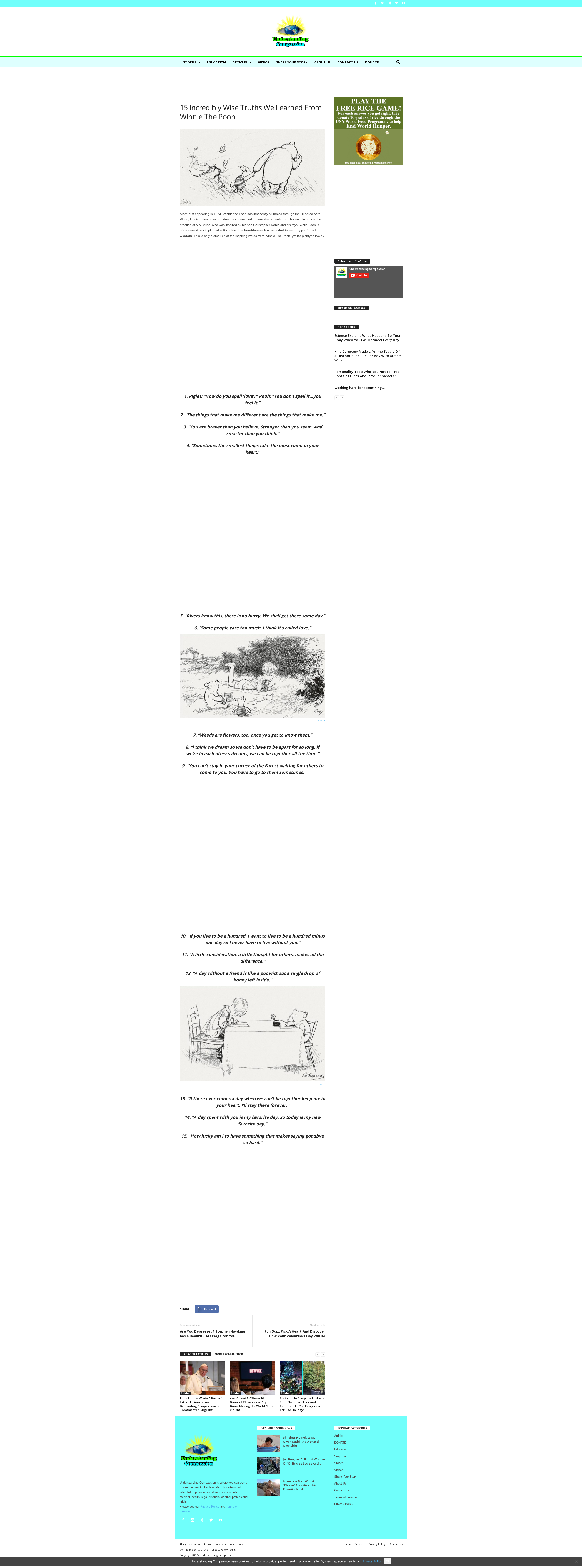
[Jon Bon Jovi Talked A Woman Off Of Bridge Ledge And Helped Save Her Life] (268, 1465)
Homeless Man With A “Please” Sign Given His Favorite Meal (299, 1485)
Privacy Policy (343, 1504)
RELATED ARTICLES (195, 1354)
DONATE (372, 62)
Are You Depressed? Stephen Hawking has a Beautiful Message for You (212, 1333)
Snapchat (340, 1456)
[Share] (389, 3)
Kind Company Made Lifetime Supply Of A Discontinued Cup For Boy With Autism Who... (368, 355)
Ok (388, 1561)
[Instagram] (382, 3)
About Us (322, 62)
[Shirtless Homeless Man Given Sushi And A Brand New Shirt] (268, 1443)
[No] (576, 1561)
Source (321, 720)
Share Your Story (291, 62)
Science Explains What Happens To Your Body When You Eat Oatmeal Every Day (367, 337)
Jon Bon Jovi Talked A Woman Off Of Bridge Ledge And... (304, 1461)
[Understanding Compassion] (291, 31)
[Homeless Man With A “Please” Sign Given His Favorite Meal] (268, 1487)
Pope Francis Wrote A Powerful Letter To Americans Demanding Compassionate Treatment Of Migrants (202, 1404)
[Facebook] (375, 3)
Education (216, 62)
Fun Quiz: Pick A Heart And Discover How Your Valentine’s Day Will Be (295, 1333)
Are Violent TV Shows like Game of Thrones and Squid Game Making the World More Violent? (251, 1404)
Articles (240, 62)
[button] (399, 62)
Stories (189, 62)
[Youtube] (403, 3)
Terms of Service (345, 1497)
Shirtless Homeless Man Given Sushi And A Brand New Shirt (301, 1441)
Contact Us (347, 62)
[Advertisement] (291, 82)
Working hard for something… (359, 387)
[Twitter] (396, 3)
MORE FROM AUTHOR (229, 1354)
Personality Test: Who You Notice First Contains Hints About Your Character (366, 373)
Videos (263, 62)
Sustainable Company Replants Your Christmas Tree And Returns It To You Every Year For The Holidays (302, 1404)
